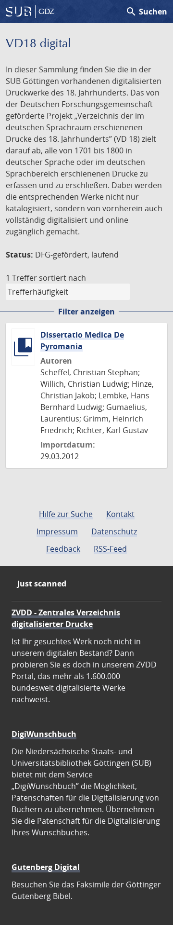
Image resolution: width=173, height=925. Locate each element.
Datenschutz (114, 531)
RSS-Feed (110, 549)
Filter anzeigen (86, 311)
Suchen (146, 11)
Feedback (63, 549)
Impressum (57, 531)
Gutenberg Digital (46, 867)
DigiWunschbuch (44, 734)
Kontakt (120, 514)
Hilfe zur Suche (66, 514)
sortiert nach (62, 277)
